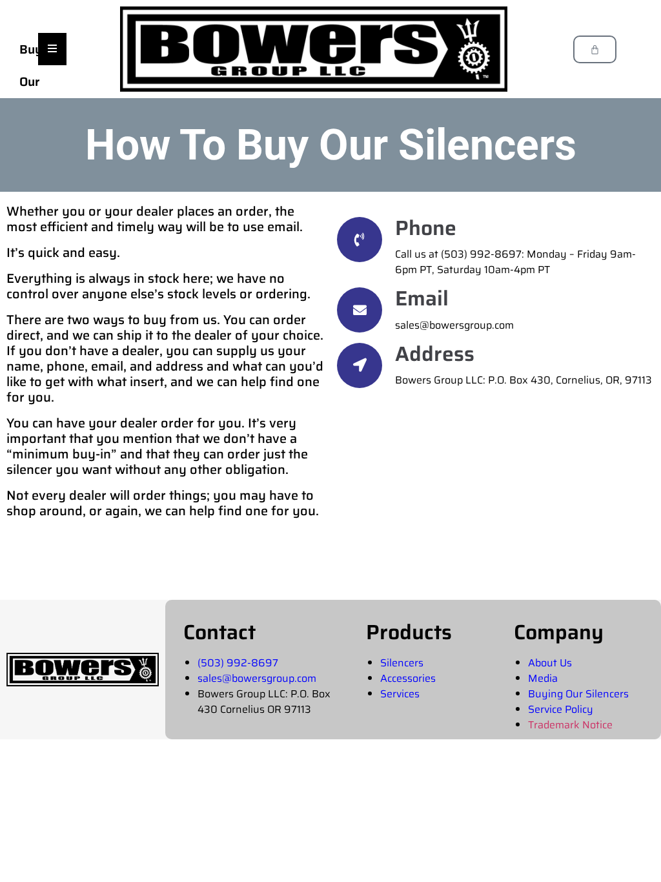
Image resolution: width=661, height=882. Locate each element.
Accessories (408, 678)
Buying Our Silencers (578, 694)
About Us (550, 663)
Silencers (401, 663)
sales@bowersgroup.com (257, 678)
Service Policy (560, 709)
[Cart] (594, 49)
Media (543, 678)
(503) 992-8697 (238, 663)
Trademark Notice (570, 725)
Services (400, 694)
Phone (425, 228)
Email (422, 298)
